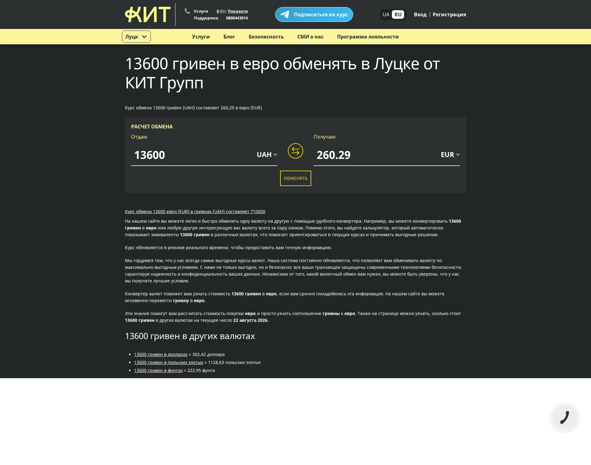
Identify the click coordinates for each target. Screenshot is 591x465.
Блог (229, 36)
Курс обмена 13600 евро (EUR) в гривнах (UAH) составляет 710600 (195, 211)
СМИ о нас (310, 36)
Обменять (296, 178)
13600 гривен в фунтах (158, 370)
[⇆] (295, 151)
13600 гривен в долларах (160, 354)
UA (386, 14)
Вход (420, 14)
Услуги (201, 36)
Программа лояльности (368, 36)
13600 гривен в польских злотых (168, 362)
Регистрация (449, 14)
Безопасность (266, 36)
